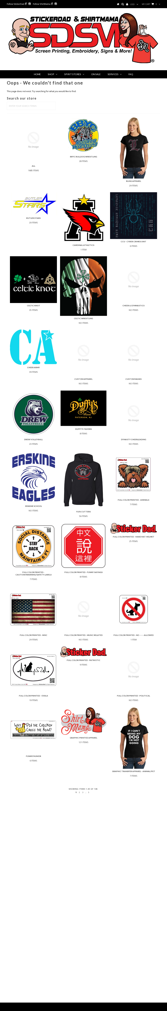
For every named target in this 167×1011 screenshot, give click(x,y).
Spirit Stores (72, 74)
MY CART (149, 4)
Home (37, 74)
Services (113, 74)
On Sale (96, 74)
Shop (51, 74)
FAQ (131, 74)
